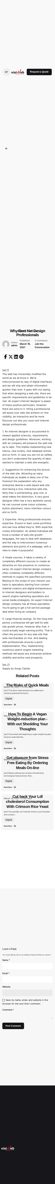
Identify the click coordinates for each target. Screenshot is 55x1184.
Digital (9, 698)
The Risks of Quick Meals (27, 685)
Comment (8, 1009)
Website (6, 986)
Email (6, 973)
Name (6, 960)
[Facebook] (5, 356)
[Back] (6, 148)
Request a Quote (39, 72)
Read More (8, 705)
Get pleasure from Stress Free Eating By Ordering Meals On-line (27, 763)
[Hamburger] (6, 72)
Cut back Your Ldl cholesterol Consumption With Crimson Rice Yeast (27, 801)
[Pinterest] (21, 356)
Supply (6, 668)
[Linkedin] (16, 356)
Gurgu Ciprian (22, 668)
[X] (10, 356)
